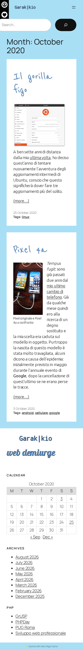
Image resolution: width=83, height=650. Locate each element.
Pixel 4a (30, 250)
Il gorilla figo (32, 83)
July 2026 (24, 562)
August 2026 (27, 557)
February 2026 (28, 590)
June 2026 (25, 568)
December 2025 (29, 596)
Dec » (48, 536)
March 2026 (26, 585)
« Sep (35, 536)
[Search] (65, 25)
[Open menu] (73, 7)
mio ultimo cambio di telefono (56, 291)
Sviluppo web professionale (40, 633)
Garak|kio (25, 7)
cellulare (41, 413)
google (54, 413)
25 (71, 522)
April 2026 (24, 579)
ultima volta (40, 157)
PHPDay (22, 621)
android (27, 413)
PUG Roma (25, 627)
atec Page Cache (49, 646)
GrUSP (21, 616)
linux (25, 217)
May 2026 (24, 573)
